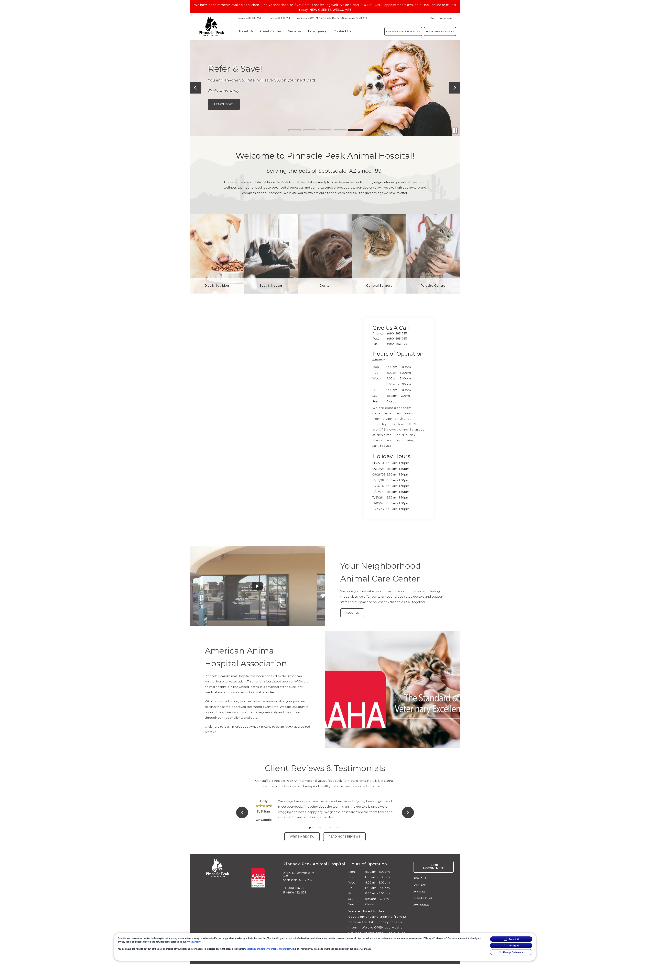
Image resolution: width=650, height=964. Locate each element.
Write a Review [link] (302, 836)
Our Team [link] (420, 884)
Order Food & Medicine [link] (403, 31)
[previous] (195, 88)
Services (294, 31)
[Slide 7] (330, 827)
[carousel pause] (455, 131)
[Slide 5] (355, 130)
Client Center (270, 31)
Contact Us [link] (342, 31)
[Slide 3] (325, 130)
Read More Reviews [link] (344, 836)
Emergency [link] (317, 31)
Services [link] (419, 891)
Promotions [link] (445, 18)
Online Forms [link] (423, 898)
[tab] (379, 360)
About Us (246, 31)
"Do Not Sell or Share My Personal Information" (267, 948)
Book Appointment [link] (440, 31)
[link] (211, 26)
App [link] (432, 18)
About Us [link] (352, 612)
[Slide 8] (333, 827)
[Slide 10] (340, 827)
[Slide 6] (326, 827)
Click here (212, 726)
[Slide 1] (294, 130)
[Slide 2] (310, 130)
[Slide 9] (337, 827)
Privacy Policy (194, 941)
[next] (454, 88)
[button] (260, 877)
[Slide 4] (340, 130)
